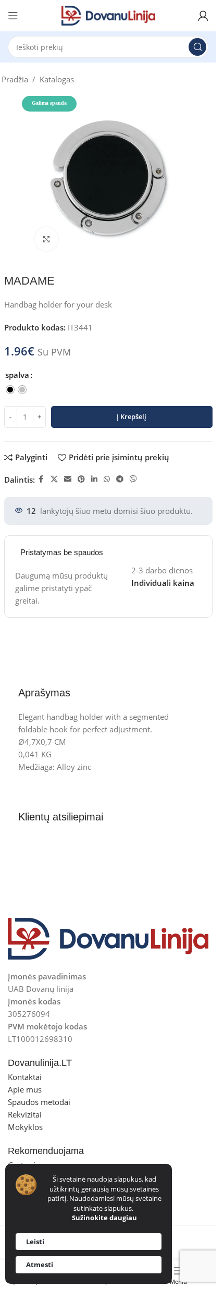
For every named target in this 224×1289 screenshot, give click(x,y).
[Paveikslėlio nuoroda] (108, 937)
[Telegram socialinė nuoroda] (120, 479)
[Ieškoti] (197, 47)
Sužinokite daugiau (104, 1217)
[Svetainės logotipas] (108, 14)
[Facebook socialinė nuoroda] (41, 479)
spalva (17, 375)
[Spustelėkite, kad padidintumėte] (46, 239)
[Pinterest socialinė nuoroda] (81, 479)
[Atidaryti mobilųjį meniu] (13, 15)
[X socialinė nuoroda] (54, 479)
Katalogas (57, 79)
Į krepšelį (131, 416)
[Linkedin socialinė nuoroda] (94, 479)
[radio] (10, 390)
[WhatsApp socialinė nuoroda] (107, 479)
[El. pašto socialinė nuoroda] (67, 479)
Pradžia (15, 79)
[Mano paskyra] (203, 15)
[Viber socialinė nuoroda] (133, 479)
